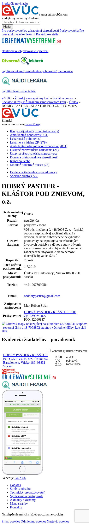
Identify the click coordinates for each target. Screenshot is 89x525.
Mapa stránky (19, 503)
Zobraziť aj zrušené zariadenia (69, 350)
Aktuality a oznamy (23, 500)
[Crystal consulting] (10, 372)
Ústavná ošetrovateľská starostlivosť (33, 153)
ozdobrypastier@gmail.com (42, 296)
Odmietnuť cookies (33, 521)
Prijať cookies (11, 521)
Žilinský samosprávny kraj (32, 98)
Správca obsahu (20, 488)
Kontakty (16, 507)
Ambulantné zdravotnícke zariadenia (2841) (38, 146)
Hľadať (7, 26)
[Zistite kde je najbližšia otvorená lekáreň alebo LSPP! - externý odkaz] (22, 474)
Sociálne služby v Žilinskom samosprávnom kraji (34, 102)
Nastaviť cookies (58, 521)
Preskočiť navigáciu (15, 3)
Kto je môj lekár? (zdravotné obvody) (34, 131)
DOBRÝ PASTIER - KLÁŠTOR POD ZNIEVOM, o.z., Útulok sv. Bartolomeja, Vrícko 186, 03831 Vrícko (25, 360)
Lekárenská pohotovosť (25, 138)
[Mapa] (44, 325)
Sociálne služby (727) (24, 176)
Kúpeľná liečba (20, 161)
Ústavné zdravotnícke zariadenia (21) (34, 150)
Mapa (4, 330)
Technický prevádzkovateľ (27, 492)
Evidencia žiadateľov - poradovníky (33, 172)
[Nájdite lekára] (24, 388)
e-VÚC (6, 98)
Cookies (15, 485)
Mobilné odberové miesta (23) (29, 165)
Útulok (73, 102)
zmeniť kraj (33, 124)
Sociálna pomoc (63, 98)
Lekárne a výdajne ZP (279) (28, 142)
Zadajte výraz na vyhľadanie (20, 18)
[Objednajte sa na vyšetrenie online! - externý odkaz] (29, 378)
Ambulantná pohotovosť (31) (29, 135)
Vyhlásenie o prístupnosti (26, 496)
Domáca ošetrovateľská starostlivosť (34, 157)
